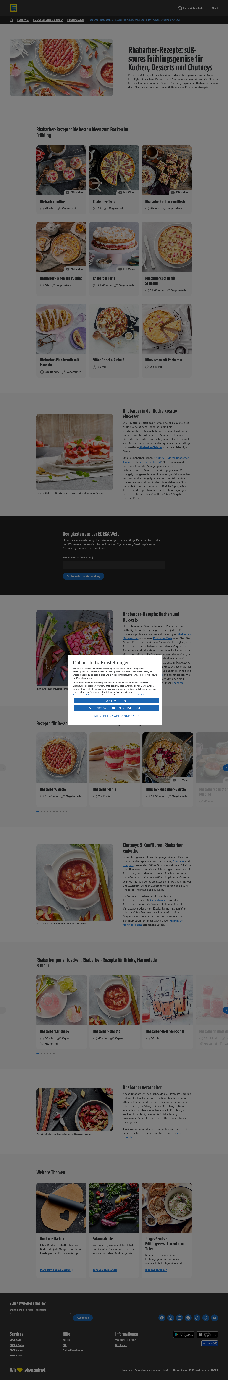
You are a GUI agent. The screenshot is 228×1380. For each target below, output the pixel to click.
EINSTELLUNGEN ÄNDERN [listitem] (114, 715)
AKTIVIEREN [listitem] (116, 701)
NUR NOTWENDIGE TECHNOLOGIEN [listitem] (116, 708)
